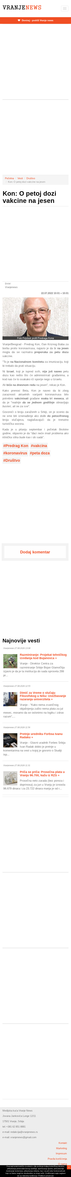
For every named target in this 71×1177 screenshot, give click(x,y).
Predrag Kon (16, 446)
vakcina (40, 446)
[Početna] (22, 7)
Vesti (20, 178)
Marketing (61, 1148)
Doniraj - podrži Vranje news (37, 20)
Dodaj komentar (35, 552)
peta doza (41, 453)
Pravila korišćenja (57, 1158)
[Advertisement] (35, 62)
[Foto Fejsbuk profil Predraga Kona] (35, 316)
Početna (9, 178)
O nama (62, 1163)
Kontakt (63, 1142)
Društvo (30, 178)
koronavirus (16, 453)
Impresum (61, 1153)
